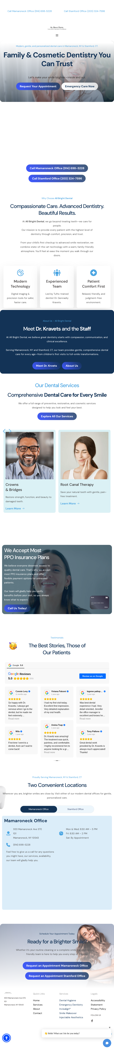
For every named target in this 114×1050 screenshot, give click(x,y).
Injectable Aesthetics (71, 1023)
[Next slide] (10, 431)
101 (14, 839)
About (36, 1015)
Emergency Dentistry (71, 1011)
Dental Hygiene (67, 1006)
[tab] (38, 815)
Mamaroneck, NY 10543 (26, 844)
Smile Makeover (68, 1019)
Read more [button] (13, 752)
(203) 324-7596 (96, 11)
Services (38, 1011)
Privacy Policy (98, 1015)
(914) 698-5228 (43, 11)
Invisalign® (65, 1015)
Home (36, 1006)
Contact (37, 1019)
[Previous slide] (4, 431)
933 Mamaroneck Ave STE (28, 835)
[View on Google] (11, 693)
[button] (57, 35)
